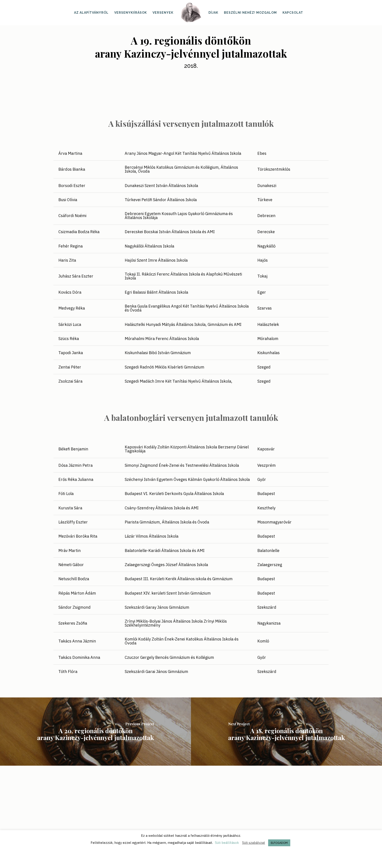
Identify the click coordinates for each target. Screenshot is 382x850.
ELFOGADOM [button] (279, 843)
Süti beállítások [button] (227, 843)
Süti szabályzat (253, 843)
